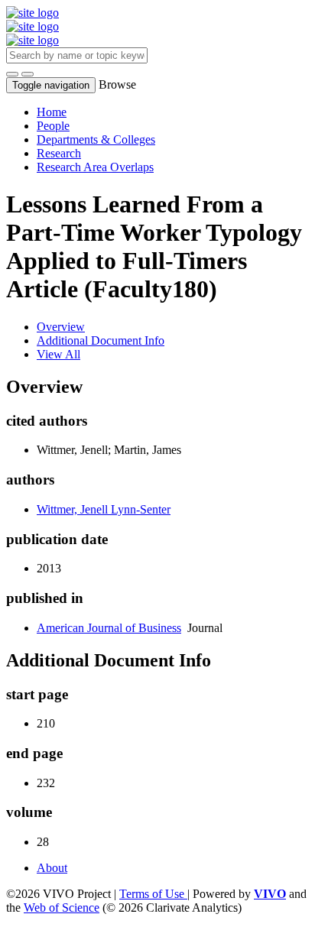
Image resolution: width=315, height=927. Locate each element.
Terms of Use (153, 893)
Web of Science (61, 907)
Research (59, 153)
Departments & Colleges (96, 139)
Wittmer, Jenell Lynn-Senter (103, 509)
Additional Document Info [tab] (100, 340)
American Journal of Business (109, 627)
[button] (12, 74)
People (53, 125)
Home (52, 111)
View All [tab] (58, 354)
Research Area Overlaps (95, 166)
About (52, 867)
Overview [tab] (61, 326)
